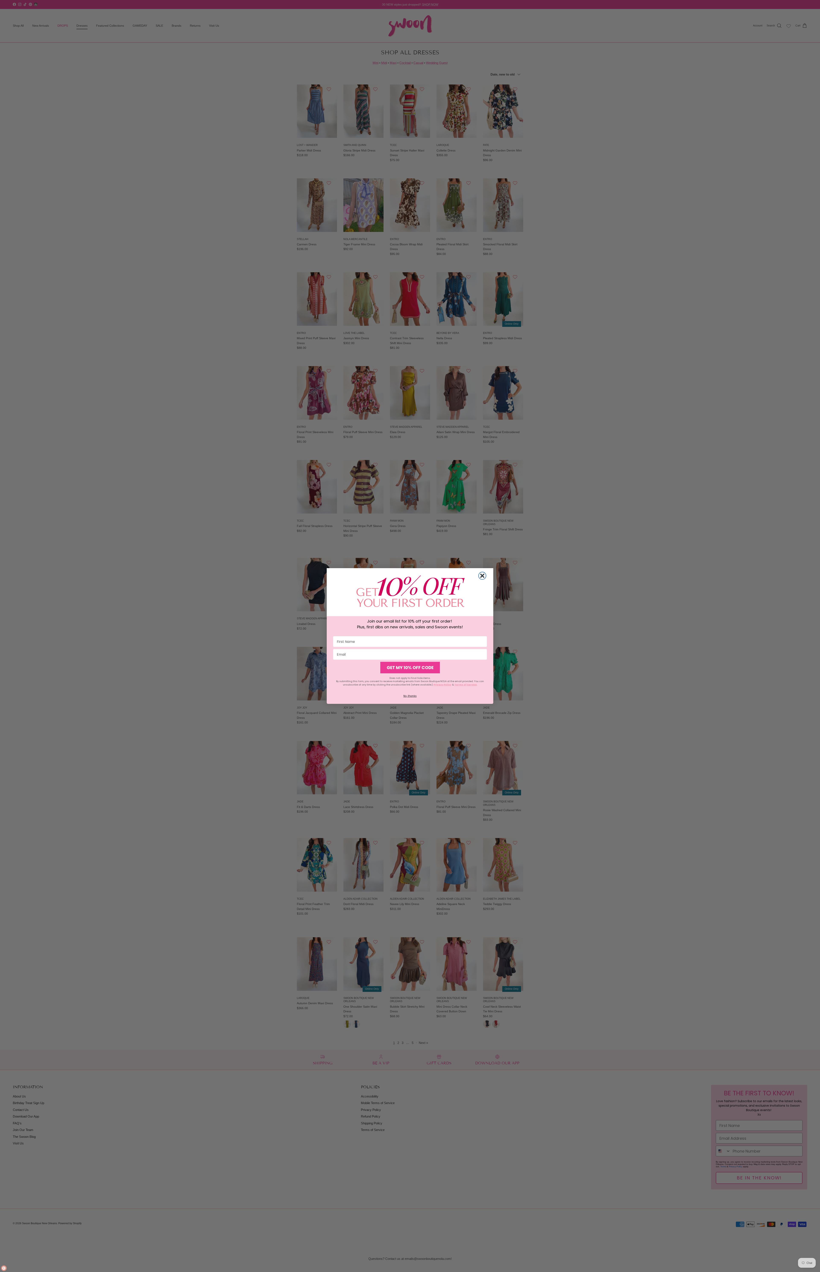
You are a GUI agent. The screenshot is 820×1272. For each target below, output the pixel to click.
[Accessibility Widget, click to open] (4, 1268)
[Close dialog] (482, 575)
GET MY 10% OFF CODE (410, 668)
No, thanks (410, 696)
